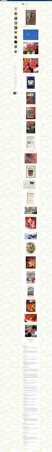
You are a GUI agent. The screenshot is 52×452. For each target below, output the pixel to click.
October (15, 68)
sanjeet (24, 441)
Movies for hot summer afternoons (18, 50)
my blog (29, 433)
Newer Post (24, 447)
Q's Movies (15, 49)
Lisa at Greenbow (25, 394)
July (14, 71)
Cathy (24, 356)
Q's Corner (15, 2)
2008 (14, 87)
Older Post (38, 447)
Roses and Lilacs (25, 427)
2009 (14, 86)
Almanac (15, 35)
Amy (23, 407)
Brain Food (18, 31)
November (15, 67)
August (15, 70)
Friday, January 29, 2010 (25, 431)
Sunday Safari (15, 77)
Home (30, 447)
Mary (23, 350)
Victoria (24, 423)
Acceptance (18, 12)
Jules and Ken (24, 346)
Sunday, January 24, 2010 (25, 360)
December (15, 66)
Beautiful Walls (24, 434)
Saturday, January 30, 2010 (25, 435)
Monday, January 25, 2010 (25, 393)
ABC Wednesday (15, 80)
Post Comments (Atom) (27, 448)
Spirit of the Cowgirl (16, 16)
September (15, 69)
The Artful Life (15, 21)
